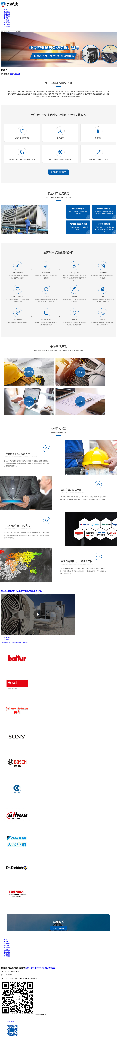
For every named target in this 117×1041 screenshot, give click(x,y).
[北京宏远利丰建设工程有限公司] (9, 5)
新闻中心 (7, 18)
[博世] (17, 775)
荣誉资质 (7, 639)
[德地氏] (17, 880)
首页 (5, 10)
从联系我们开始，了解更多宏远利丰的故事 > (14, 643)
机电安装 (7, 12)
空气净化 (7, 16)
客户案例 (7, 24)
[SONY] (17, 749)
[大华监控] (17, 828)
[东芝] (17, 906)
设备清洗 (7, 14)
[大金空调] (17, 854)
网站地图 (53, 968)
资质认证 (7, 20)
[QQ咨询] (5, 1018)
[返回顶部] (5, 1039)
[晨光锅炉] (17, 801)
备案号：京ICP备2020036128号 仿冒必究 (37, 968)
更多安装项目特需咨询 (58, 172)
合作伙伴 (7, 637)
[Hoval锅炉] (17, 696)
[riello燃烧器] (17, 723)
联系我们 (7, 26)
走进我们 (7, 22)
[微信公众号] (11, 1036)
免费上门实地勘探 (58, 928)
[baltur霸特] (17, 670)
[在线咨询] (5, 1024)
